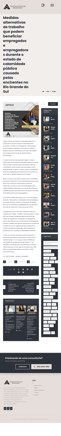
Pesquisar (53, 104)
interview (55, 300)
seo (45, 322)
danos (46, 272)
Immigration (47, 300)
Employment (47, 290)
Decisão (52, 272)
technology (51, 322)
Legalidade (47, 308)
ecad (52, 283)
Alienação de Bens (49, 254)
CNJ (57, 261)
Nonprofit (47, 311)
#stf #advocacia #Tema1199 (51, 247)
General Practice (48, 297)
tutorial (46, 325)
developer (54, 276)
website (46, 329)
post (55, 315)
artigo (51, 261)
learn (54, 304)
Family (46, 293)
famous (52, 293)
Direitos (52, 279)
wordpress (47, 332)
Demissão (47, 276)
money (54, 308)
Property (54, 318)
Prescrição (47, 318)
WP (53, 332)
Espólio (54, 290)
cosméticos (47, 265)
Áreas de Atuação (39, 390)
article (46, 261)
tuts (51, 325)
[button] (14, 269)
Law (49, 304)
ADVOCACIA (47, 251)
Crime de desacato (49, 268)
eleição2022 (47, 286)
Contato (36, 392)
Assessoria (9, 261)
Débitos (46, 283)
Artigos (32, 261)
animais (46, 258)
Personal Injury (55, 311)
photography (48, 315)
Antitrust (53, 258)
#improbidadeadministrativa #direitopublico (51, 243)
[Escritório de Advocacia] (14, 7)
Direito (46, 279)
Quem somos (38, 385)
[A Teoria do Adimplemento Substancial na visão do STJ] (46, 205)
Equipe (36, 388)
